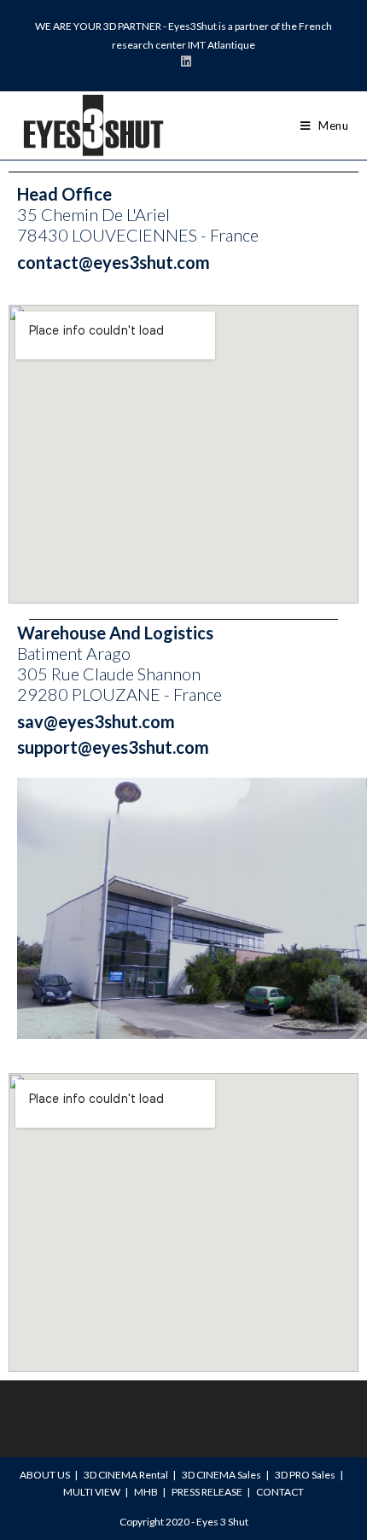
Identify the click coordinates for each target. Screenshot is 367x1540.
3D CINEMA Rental (126, 1474)
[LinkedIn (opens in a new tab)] (183, 61)
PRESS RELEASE (207, 1491)
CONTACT (280, 1491)
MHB (146, 1491)
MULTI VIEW (91, 1491)
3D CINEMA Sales (221, 1474)
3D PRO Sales (305, 1474)
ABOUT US (45, 1474)
